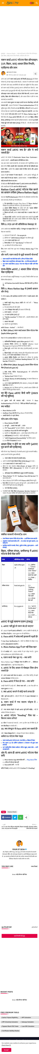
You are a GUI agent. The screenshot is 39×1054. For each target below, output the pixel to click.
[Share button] (26, 817)
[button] (32, 3)
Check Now (5, 1045)
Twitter (14, 817)
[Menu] (3, 3)
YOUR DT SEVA (18, 849)
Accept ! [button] (6, 1050)
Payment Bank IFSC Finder (10, 1026)
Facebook (8, 817)
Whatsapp (20, 817)
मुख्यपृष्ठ (3, 53)
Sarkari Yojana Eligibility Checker (11, 1017)
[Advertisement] (19, 28)
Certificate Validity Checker (11, 1031)
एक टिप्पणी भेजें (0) (19, 936)
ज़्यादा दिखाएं (34, 866)
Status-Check (11, 53)
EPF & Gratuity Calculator (10, 1022)
